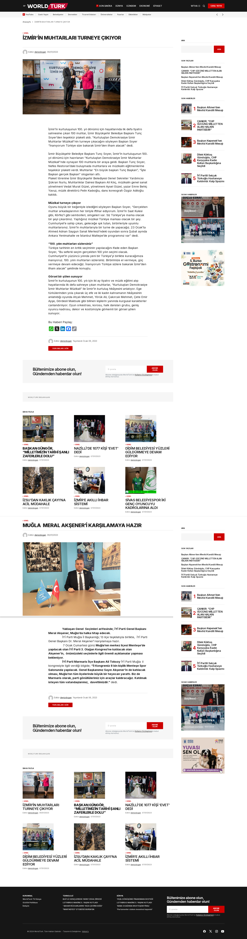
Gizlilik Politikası (30, 902)
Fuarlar (120, 14)
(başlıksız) (190, 210)
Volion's (85, 931)
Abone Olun (155, 369)
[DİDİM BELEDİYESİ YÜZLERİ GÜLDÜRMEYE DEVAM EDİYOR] (149, 428)
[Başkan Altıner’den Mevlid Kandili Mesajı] (186, 109)
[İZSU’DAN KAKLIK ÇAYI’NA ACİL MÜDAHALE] (47, 480)
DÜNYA (120, 896)
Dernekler (72, 14)
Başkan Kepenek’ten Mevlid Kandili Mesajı (202, 77)
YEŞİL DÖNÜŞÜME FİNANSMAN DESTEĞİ (135, 899)
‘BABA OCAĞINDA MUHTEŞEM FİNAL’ (133, 906)
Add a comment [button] (62, 348)
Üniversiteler (107, 14)
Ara (183, 41)
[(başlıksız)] (203, 207)
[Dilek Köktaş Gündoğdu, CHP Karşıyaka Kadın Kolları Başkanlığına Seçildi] (186, 158)
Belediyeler (58, 14)
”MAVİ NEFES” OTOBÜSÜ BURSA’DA (78, 909)
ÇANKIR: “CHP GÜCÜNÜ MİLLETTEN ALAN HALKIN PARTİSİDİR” (201, 72)
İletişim (26, 906)
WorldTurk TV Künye (32, 899)
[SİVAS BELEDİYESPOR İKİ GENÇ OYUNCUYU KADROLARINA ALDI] (149, 480)
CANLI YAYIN (216, 6)
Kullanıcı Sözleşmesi (143, 375)
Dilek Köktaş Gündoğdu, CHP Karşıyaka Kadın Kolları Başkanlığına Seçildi (200, 82)
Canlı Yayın (43, 14)
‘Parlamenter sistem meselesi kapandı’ (135, 909)
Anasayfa (27, 22)
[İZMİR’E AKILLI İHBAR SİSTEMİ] (98, 480)
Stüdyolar (146, 14)
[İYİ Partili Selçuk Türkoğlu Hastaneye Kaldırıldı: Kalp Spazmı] (186, 178)
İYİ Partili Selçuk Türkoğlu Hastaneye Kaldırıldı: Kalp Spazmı (199, 88)
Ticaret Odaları (89, 14)
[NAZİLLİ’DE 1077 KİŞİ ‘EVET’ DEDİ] (98, 428)
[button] (24, 6)
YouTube (29, 14)
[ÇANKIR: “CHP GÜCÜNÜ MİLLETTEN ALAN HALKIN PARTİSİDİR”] (186, 125)
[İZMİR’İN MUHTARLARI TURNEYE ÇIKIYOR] (47, 785)
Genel (26, 33)
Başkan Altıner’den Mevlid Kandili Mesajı (201, 67)
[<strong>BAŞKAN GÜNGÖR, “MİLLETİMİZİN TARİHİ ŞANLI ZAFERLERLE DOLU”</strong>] (47, 428)
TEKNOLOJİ (68, 896)
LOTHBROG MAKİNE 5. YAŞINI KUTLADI (80, 902)
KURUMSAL (28, 896)
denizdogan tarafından (193, 239)
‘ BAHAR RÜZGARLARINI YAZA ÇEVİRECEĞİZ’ (83, 906)
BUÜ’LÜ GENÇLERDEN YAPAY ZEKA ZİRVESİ (82, 899)
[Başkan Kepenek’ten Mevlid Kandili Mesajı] (186, 142)
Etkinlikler (133, 14)
